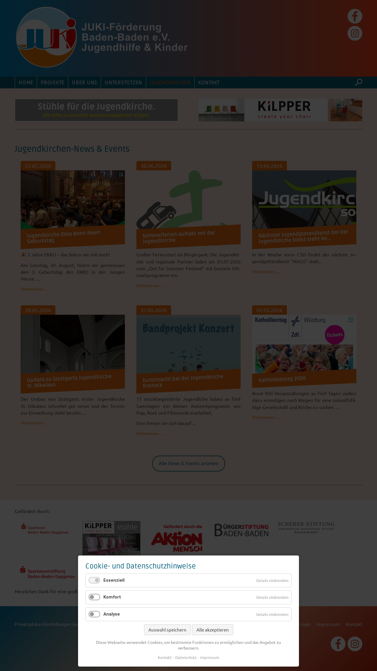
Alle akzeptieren (212, 629)
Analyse (111, 614)
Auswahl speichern (167, 629)
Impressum (209, 657)
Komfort (112, 597)
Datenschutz (185, 657)
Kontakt (165, 657)
